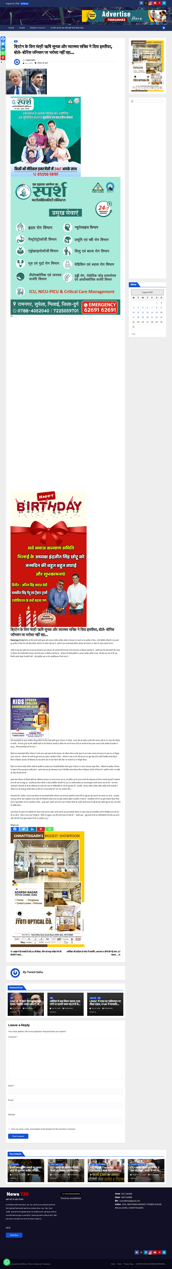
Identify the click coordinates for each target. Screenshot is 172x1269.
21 (152, 317)
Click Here (14, 1235)
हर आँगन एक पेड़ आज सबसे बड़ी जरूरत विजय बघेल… (68, 28)
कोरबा (144, 1164)
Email (11, 1100)
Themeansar (46, 1264)
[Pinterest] (41, 829)
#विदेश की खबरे (42, 63)
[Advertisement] (66, 678)
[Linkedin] (32, 829)
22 (157, 317)
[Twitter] (23, 829)
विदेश (16, 41)
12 (143, 312)
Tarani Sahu (30, 60)
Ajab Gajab (14, 1164)
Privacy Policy (38, 28)
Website (11, 1115)
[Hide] (1, 62)
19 (143, 317)
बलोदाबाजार (103, 1164)
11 (138, 312)
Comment (12, 1037)
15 (157, 312)
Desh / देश (93, 998)
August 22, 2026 (19, 1175)
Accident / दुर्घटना (136, 1164)
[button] (6, 1262)
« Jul (133, 334)
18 (138, 317)
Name (11, 1086)
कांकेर (62, 1164)
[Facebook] (15, 829)
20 (147, 317)
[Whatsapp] (49, 829)
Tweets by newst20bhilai (70, 1198)
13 (147, 312)
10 (133, 312)
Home (11, 28)
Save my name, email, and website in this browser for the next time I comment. (43, 1129)
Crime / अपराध (54, 1164)
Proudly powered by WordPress (17, 1264)
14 (152, 312)
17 (133, 317)
